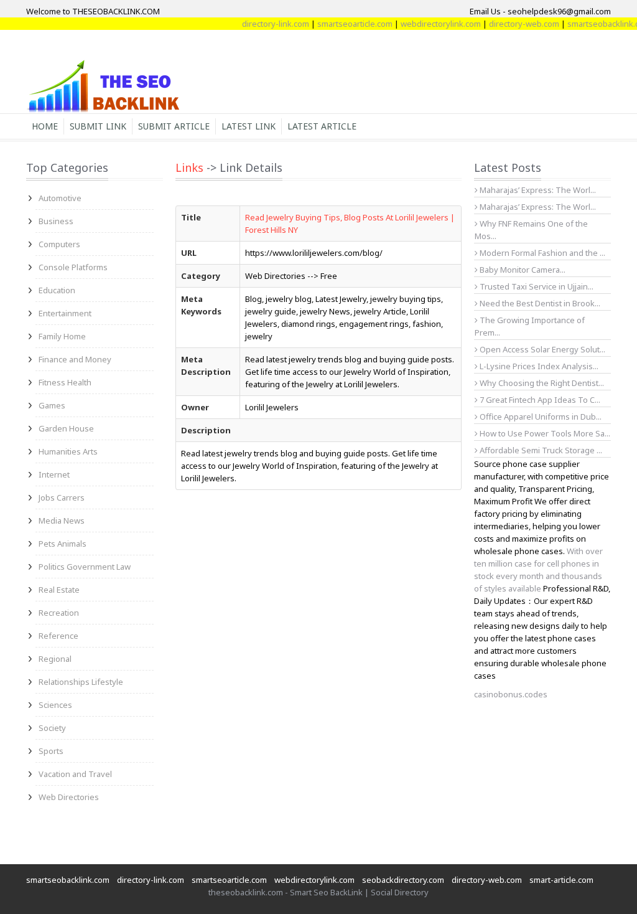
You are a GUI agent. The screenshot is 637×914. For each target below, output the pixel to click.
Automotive (60, 198)
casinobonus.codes (510, 694)
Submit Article (174, 126)
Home (45, 126)
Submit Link (98, 126)
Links (189, 167)
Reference (58, 635)
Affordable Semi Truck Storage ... (540, 450)
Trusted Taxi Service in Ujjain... (535, 286)
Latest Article (321, 126)
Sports (51, 750)
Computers (59, 244)
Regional (55, 658)
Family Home (62, 336)
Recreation (59, 612)
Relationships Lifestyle (81, 681)
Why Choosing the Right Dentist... (541, 383)
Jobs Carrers (62, 497)
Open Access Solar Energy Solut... (541, 349)
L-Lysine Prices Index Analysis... (538, 366)
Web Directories (69, 797)
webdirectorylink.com (431, 23)
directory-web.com (514, 23)
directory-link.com (265, 23)
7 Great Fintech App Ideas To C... (539, 399)
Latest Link (248, 126)
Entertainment (65, 313)
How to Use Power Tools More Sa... (544, 433)
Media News (62, 520)
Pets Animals (62, 543)
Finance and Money (75, 359)
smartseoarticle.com (345, 23)
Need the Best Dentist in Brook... (539, 303)
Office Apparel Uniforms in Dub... (540, 416)
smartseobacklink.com (67, 879)
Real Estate (59, 589)
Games (52, 405)
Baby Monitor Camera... (521, 269)
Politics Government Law (85, 566)
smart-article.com (561, 879)
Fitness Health (65, 382)
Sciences (55, 704)
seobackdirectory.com (403, 879)
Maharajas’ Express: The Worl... (537, 190)
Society (52, 727)
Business (56, 221)
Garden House (66, 428)
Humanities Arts (68, 451)
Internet (54, 474)
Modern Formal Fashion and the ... (541, 252)
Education (57, 290)
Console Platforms (73, 267)
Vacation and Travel (75, 774)
